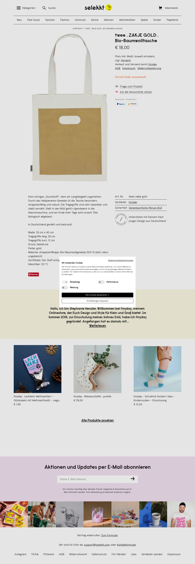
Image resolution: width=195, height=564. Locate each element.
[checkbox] (65, 282)
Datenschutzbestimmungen (120, 260)
